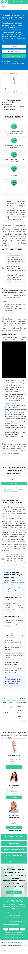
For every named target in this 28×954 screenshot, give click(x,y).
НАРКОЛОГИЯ (6, 906)
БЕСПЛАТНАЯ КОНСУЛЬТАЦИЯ (14, 56)
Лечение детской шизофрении (14, 861)
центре (24, 236)
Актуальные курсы (14, 892)
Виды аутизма (8, 104)
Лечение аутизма (14, 843)
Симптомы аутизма (9, 102)
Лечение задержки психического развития (14, 836)
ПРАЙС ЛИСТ (15, 906)
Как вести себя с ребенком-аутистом (14, 106)
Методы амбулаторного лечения (13, 108)
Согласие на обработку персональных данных (14, 917)
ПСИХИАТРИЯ (22, 904)
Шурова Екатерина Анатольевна (14, 88)
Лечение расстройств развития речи (14, 849)
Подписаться (14, 483)
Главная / (3, 73)
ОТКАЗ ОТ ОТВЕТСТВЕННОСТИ (10, 904)
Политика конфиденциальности (14, 915)
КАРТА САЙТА (14, 908)
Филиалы (21, 912)
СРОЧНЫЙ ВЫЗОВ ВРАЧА (18, 1)
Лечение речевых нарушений (14, 855)
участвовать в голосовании (13, 924)
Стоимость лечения (9, 109)
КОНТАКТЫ (22, 906)
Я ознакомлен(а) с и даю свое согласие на (14, 61)
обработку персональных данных (11, 65)
